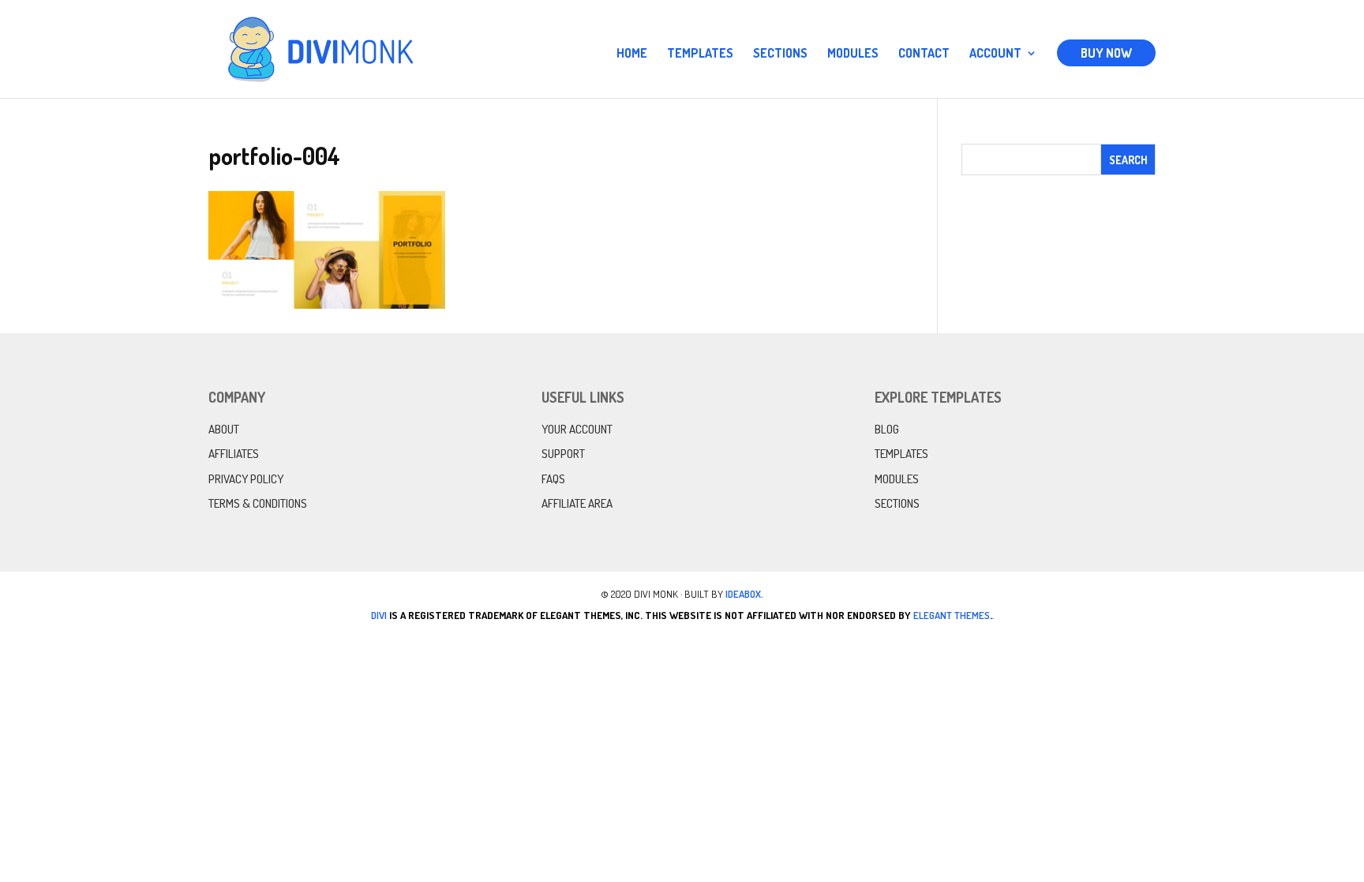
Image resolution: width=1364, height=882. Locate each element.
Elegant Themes (951, 615)
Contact (924, 54)
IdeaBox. (744, 593)
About (223, 429)
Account (995, 54)
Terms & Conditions (257, 503)
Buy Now (1106, 53)
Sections (780, 54)
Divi (379, 615)
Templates (700, 54)
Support (563, 453)
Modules (853, 54)
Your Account (577, 429)
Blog (887, 429)
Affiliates (233, 453)
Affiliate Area (577, 503)
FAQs (553, 478)
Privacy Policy (245, 478)
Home (631, 54)
